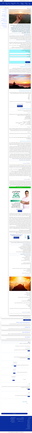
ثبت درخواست (28, 62)
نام (27, 410)
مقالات (3, 3)
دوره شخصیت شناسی (12, 418)
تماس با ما (18, 3)
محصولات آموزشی (26, 3)
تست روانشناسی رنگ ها (4, 13)
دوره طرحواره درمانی (12, 419)
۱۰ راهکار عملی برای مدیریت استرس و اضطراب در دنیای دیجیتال (23, 322)
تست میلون (29, 421)
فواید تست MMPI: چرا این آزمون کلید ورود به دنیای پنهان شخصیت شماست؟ (4, 20)
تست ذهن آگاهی (19, 106)
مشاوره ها (15, 3)
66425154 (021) (27, 0)
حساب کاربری (7, 3)
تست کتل (29, 419)
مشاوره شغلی (28, 426)
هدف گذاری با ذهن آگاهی (24, 312)
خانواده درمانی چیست (25, 163)
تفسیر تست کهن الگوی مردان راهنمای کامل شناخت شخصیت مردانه (4, 26)
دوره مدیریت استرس (12, 421)
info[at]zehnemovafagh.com (23, 0)
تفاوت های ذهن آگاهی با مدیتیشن (26, 332)
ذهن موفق (29, 3)
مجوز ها (9, 3)
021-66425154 (19, 421)
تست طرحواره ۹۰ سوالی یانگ (4, 18)
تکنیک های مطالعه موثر (27, 327)
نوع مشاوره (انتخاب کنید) (28, 54)
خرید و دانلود (20, 211)
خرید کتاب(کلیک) (16, 237)
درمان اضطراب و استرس (27, 337)
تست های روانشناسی (22, 3)
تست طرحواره (28, 420)
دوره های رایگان (12, 3)
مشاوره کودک (28, 427)
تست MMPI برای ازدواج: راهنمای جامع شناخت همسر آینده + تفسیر (4, 16)
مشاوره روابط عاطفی (28, 428)
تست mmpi (29, 422)
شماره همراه (29, 52)
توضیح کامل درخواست (28, 56)
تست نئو (29, 418)
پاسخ (28, 350)
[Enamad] (4, 419)
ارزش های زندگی (25, 179)
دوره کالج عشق (12, 422)
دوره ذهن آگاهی (12, 420)
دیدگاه (27, 403)
